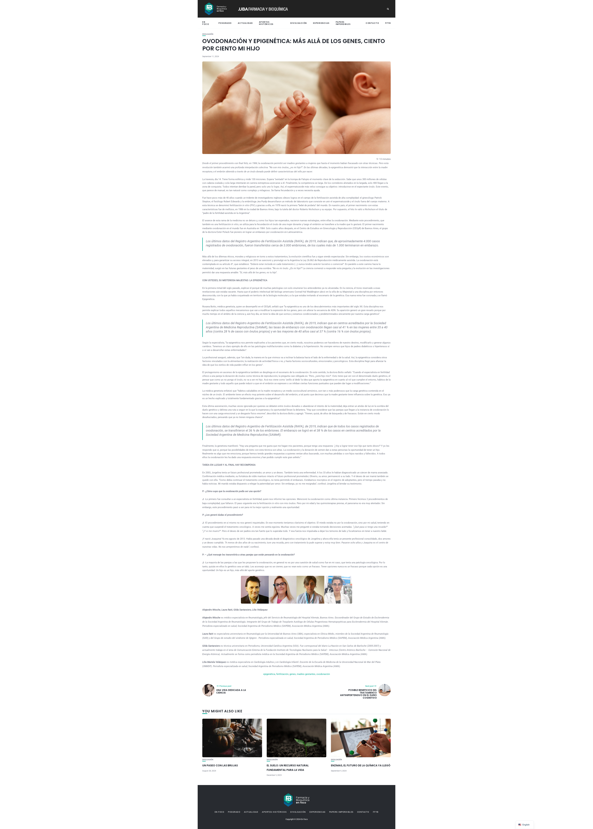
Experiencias (321, 23)
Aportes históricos (266, 23)
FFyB (388, 23)
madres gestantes (306, 674)
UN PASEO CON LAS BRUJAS (220, 765)
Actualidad (245, 23)
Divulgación (298, 23)
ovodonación (323, 674)
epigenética (269, 674)
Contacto (372, 23)
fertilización (282, 674)
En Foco (205, 23)
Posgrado (225, 23)
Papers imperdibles (343, 23)
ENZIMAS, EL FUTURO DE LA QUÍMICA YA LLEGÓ (360, 765)
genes (293, 674)
